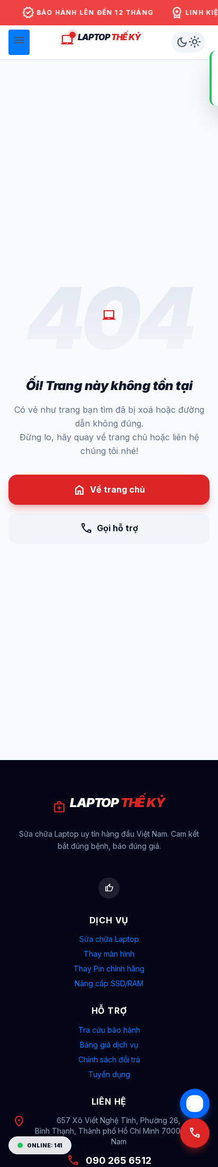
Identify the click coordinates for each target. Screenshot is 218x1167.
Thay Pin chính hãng (109, 968)
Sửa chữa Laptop (109, 938)
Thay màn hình (109, 953)
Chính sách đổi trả (109, 1059)
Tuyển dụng (109, 1074)
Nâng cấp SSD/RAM (109, 983)
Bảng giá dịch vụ (109, 1044)
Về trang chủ (109, 490)
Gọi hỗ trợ (109, 528)
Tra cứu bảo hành (109, 1029)
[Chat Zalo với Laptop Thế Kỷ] (195, 1103)
